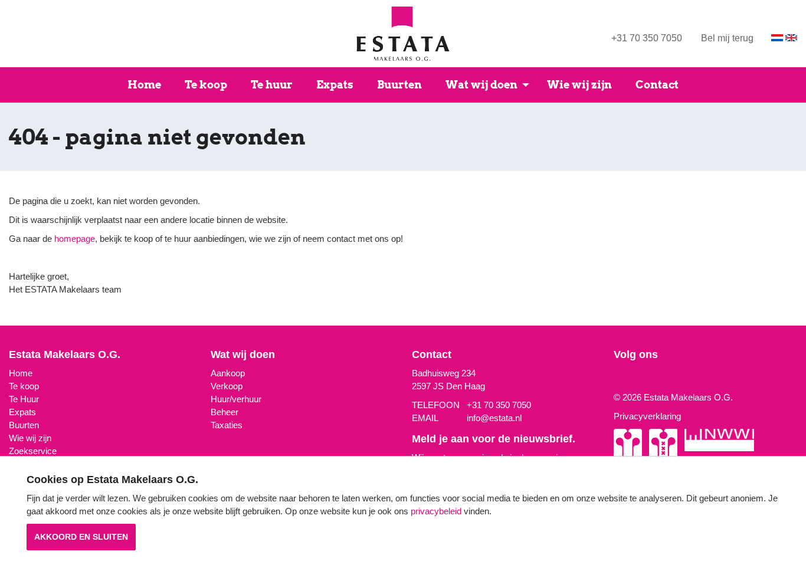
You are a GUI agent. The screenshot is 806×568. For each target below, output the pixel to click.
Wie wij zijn (579, 84)
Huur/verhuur (236, 399)
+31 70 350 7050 (646, 38)
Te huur (272, 84)
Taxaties (227, 425)
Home (144, 84)
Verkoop (227, 386)
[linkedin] (633, 378)
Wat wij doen (481, 84)
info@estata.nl (494, 418)
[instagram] (617, 378)
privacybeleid (436, 511)
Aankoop (228, 373)
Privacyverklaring (647, 416)
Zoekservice (33, 451)
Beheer (224, 412)
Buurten (399, 84)
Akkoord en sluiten (81, 536)
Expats (334, 84)
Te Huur (24, 399)
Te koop (206, 84)
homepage (74, 239)
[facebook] (625, 378)
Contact (657, 84)
